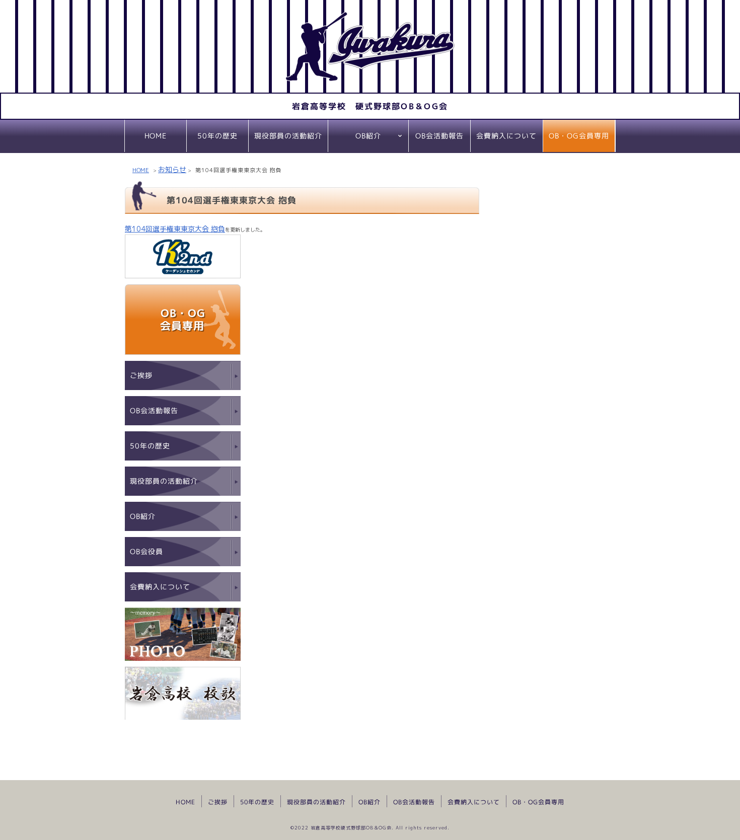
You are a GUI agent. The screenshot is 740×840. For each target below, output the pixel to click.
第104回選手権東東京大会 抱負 (175, 229)
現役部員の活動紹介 (288, 135)
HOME (155, 135)
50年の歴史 (217, 135)
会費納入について (506, 135)
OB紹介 (368, 135)
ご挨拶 (141, 375)
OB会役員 (146, 551)
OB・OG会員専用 (579, 135)
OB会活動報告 (439, 135)
